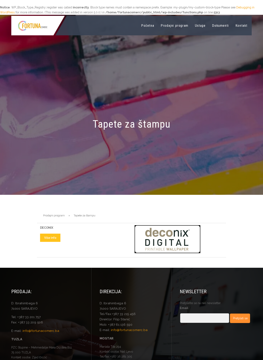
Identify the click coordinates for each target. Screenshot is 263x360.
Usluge (200, 26)
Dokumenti (220, 26)
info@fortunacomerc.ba (41, 331)
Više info (50, 237)
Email (184, 308)
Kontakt (241, 26)
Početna (147, 26)
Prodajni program (174, 26)
